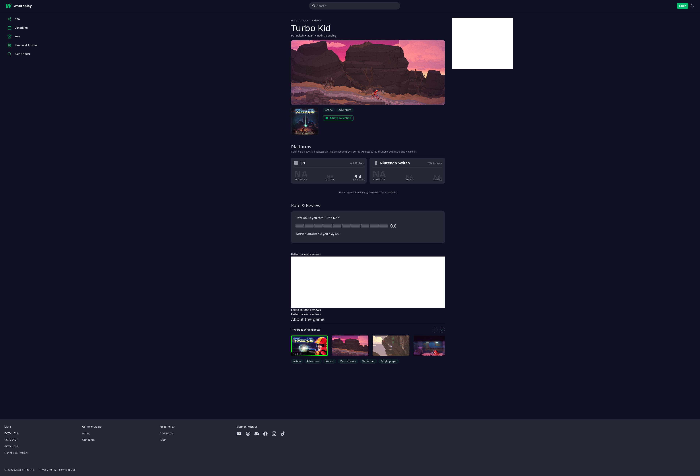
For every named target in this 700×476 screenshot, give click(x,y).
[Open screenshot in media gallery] (350, 346)
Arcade (329, 361)
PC (292, 35)
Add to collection (340, 118)
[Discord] (256, 433)
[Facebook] (265, 433)
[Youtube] (239, 433)
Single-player (389, 361)
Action (329, 110)
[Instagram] (274, 433)
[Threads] (248, 433)
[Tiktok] (283, 433)
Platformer (368, 361)
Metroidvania (348, 361)
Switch (300, 35)
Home (294, 20)
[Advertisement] (368, 282)
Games (304, 20)
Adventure (345, 110)
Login (682, 5)
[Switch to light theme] (692, 6)
